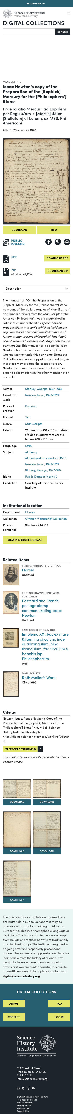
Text (27, 417)
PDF (14, 257)
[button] (40, 749)
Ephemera (53, 593)
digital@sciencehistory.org (21, 976)
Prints (26, 565)
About (13, 1003)
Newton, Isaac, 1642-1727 (42, 395)
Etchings (54, 565)
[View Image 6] (17, 879)
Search (62, 32)
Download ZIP (57, 271)
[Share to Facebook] (48, 242)
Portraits (39, 565)
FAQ (59, 1003)
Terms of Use (23, 1108)
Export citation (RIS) (22, 749)
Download (19, 230)
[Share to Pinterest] (58, 242)
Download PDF (57, 258)
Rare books (30, 630)
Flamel (28, 569)
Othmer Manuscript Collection (46, 519)
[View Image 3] (47, 788)
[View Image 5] (47, 829)
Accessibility (23, 1111)
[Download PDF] (6, 259)
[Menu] (68, 13)
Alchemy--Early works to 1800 (45, 458)
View (53, 230)
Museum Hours (36, 3)
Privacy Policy (24, 1105)
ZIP (13, 270)
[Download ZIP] (6, 271)
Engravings (47, 630)
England (30, 406)
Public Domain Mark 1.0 (41, 476)
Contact (14, 1017)
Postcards (29, 596)
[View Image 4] (17, 829)
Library (30, 512)
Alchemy (31, 452)
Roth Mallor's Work (39, 677)
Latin (28, 446)
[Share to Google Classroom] (67, 242)
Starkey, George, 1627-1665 (43, 389)
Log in (59, 1017)
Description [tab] (13, 288)
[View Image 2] (17, 788)
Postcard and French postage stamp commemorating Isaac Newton (42, 608)
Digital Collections (33, 23)
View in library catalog (25, 539)
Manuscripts (12, 81)
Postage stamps (33, 593)
